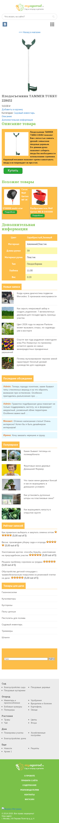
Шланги (6, 637)
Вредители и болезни (41, 703)
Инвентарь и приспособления (12, 701)
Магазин (29, 799)
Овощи (34, 709)
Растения (7, 715)
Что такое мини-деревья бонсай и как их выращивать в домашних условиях (40, 483)
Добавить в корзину (12, 109)
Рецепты (35, 748)
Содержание (29, 785)
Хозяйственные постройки (38, 734)
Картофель (36, 706)
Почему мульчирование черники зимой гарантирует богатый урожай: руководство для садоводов (37, 361)
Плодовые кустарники (14, 690)
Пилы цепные (9, 611)
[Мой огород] (29, 10)
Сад (4, 683)
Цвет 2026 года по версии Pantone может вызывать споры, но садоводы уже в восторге (36, 327)
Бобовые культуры (13, 706)
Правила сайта (29, 780)
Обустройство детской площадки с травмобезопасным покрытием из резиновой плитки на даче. (29, 574)
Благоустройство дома (15, 738)
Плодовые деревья (40, 687)
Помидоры (9, 709)
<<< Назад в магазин (29, 32)
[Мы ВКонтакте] (5, 24)
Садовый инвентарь (24, 112)
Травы (7, 719)
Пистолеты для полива (13, 618)
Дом (4, 729)
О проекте (29, 776)
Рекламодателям (29, 790)
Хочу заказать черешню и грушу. (28, 435)
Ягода (34, 722)
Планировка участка (13, 732)
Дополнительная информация (17, 119)
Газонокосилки (9, 592)
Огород (6, 696)
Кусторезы (7, 605)
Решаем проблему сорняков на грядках (22, 562)
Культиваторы (9, 598)
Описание (7, 116)
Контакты (29, 795)
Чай (6, 722)
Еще (4, 744)
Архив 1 (8, 751)
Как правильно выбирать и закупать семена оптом (28, 532)
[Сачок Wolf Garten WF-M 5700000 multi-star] (10, 213)
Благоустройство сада (14, 687)
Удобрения (36, 700)
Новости (8, 748)
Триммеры (7, 631)
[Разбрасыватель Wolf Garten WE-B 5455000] (37, 217)
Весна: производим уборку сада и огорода (24, 542)
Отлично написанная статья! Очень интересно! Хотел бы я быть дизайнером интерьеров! (27, 424)
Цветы (34, 719)
